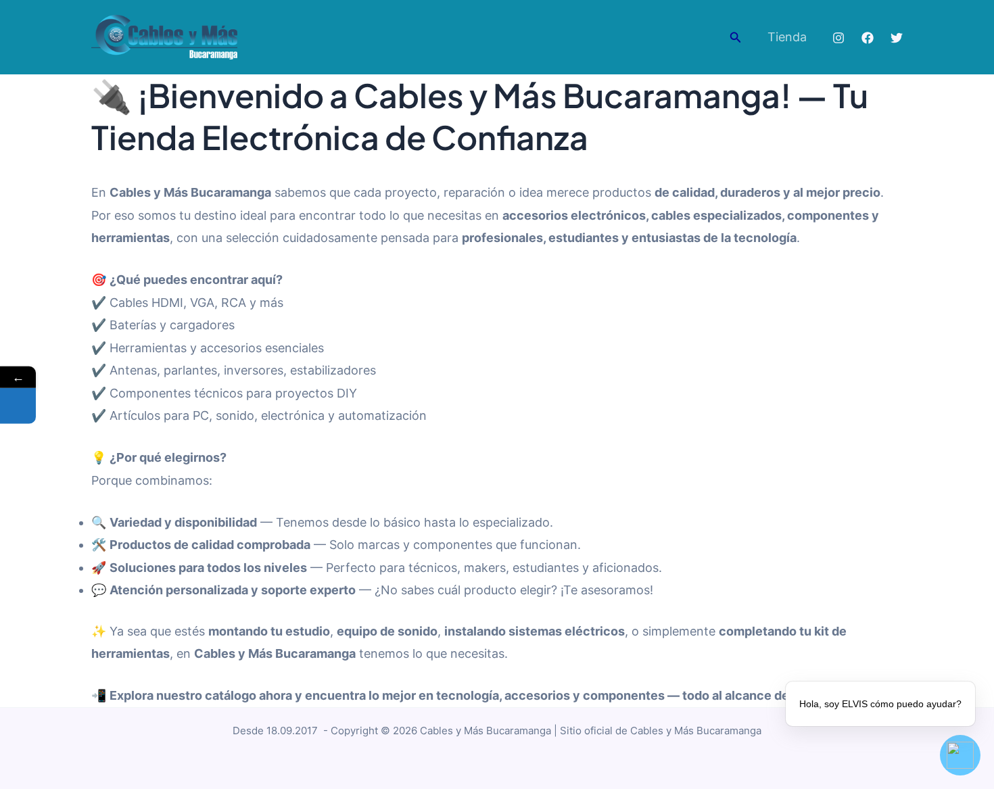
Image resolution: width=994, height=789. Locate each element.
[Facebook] (867, 38)
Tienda (787, 37)
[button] (736, 37)
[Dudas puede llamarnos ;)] (18, 406)
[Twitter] (897, 38)
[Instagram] (838, 38)
